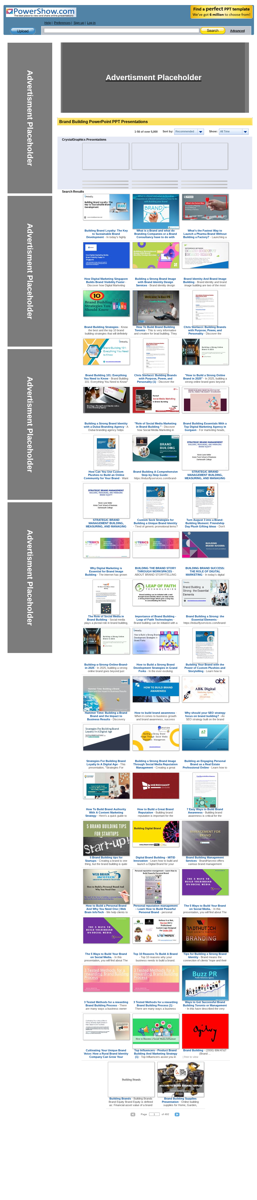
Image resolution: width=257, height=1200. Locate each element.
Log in (91, 23)
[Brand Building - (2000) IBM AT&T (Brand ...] (205, 1047)
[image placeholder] (97, 156)
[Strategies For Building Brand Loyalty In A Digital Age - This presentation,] (106, 749)
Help (47, 23)
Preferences (62, 23)
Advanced (237, 31)
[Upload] (23, 31)
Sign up (79, 23)
